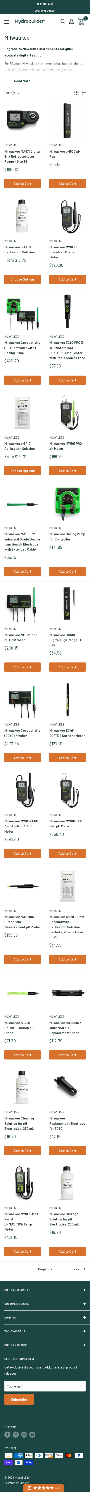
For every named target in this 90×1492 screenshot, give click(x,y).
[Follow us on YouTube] (32, 1435)
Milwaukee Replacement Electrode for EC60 (67, 1123)
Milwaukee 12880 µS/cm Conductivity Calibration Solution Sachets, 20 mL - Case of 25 (66, 927)
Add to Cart (22, 183)
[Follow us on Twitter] (16, 1435)
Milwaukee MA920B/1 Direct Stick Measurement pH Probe (22, 922)
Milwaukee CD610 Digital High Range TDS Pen (66, 640)
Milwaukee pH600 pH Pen (64, 153)
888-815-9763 (45, 3)
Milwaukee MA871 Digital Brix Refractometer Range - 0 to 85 (22, 156)
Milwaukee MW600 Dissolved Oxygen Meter (63, 252)
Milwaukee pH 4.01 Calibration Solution (19, 445)
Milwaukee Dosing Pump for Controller (67, 536)
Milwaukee (11, 145)
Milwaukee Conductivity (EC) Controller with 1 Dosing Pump (22, 348)
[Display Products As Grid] (76, 93)
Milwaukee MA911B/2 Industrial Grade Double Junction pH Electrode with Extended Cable (22, 541)
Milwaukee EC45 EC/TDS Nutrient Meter (67, 732)
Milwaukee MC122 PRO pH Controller (20, 637)
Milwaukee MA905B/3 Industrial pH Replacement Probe (65, 1028)
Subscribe (19, 1399)
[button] (43, 1488)
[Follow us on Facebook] (7, 1435)
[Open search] (63, 21)
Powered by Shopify (16, 1483)
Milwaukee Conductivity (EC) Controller (22, 732)
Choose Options (22, 279)
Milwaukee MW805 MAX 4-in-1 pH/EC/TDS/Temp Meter (21, 1221)
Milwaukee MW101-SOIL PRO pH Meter (66, 823)
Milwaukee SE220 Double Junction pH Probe (19, 1028)
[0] (81, 21)
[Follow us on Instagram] (24, 1435)
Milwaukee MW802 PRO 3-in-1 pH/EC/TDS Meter (21, 826)
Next (77, 1269)
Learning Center (45, 10)
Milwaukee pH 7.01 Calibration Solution (19, 249)
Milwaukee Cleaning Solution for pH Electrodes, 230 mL (19, 1123)
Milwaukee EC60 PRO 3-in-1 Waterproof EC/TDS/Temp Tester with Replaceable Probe (67, 350)
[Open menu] (6, 22)
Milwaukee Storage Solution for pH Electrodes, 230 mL (64, 1219)
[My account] (71, 21)
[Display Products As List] (84, 93)
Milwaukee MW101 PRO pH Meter (65, 445)
